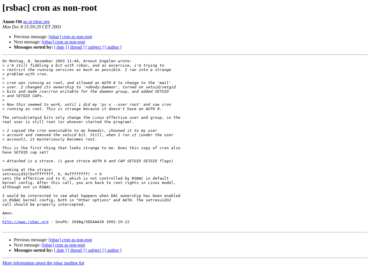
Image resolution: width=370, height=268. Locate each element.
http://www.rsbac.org (25, 222)
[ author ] (113, 47)
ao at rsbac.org (36, 21)
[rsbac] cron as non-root (70, 36)
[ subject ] (94, 47)
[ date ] (60, 47)
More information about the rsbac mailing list (43, 262)
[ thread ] (76, 47)
